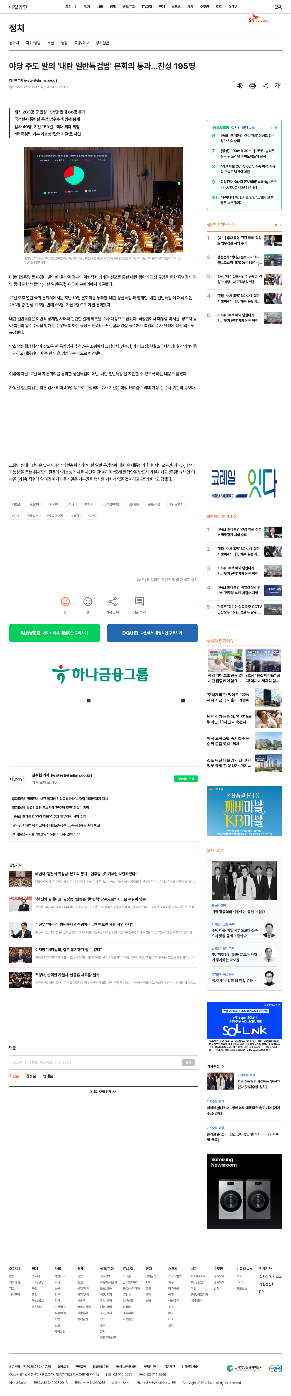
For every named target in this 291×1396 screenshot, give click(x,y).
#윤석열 (33, 515)
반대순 (48, 1076)
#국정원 (88, 504)
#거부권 (53, 504)
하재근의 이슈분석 (223, 974)
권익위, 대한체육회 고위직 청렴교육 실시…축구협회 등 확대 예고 (56, 825)
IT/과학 (147, 6)
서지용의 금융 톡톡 (223, 924)
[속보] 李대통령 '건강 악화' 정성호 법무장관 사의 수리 (49, 816)
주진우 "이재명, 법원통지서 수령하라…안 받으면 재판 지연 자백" (84, 924)
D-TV (232, 6)
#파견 (91, 515)
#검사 (70, 504)
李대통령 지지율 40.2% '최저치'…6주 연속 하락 (46, 834)
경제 (112, 6)
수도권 (204, 6)
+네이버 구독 (185, 778)
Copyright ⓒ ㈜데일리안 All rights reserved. (212, 1383)
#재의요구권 (55, 515)
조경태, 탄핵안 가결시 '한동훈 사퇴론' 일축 (67, 974)
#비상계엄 (154, 504)
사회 (100, 6)
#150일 (17, 504)
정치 (87, 6)
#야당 (15, 515)
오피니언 (71, 6)
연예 (162, 6)
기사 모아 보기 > (44, 782)
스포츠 (176, 6)
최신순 (14, 1076)
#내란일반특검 (110, 504)
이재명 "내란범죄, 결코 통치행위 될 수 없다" (68, 949)
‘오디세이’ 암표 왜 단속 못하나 (234, 981)
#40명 (34, 504)
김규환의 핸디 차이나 (224, 948)
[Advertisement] (103, 1019)
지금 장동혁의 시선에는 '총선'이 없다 (238, 912)
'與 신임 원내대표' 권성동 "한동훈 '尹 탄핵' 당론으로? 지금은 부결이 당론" (91, 899)
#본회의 (134, 504)
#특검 (75, 515)
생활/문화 (128, 6)
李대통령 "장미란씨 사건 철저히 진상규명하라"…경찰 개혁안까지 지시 (60, 798)
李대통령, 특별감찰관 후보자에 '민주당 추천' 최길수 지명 (50, 807)
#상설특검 (176, 504)
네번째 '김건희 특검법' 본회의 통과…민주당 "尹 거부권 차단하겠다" (86, 873)
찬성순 (31, 1076)
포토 (219, 6)
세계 (190, 6)
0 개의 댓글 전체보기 (103, 1091)
